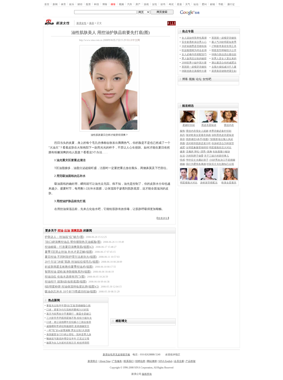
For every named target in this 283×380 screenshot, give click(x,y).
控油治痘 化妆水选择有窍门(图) (65, 276)
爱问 (204, 4)
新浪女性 (81, 23)
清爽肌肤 (76, 230)
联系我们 (129, 361)
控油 (60, 230)
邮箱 (212, 4)
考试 (171, 4)
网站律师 (152, 361)
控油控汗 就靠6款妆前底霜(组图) (66, 281)
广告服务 (117, 361)
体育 (63, 4)
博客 (104, 4)
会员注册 (179, 361)
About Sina (104, 361)
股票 (88, 4)
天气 (187, 4)
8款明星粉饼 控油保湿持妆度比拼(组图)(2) (72, 286)
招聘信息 (140, 361)
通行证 (231, 4)
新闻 (55, 4)
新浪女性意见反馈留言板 (116, 354)
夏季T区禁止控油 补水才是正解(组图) (69, 251)
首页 (46, 4)
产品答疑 (191, 361)
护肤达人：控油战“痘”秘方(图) (64, 237)
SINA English (165, 361)
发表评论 (163, 218)
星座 (179, 4)
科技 (96, 4)
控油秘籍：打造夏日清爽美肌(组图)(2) (69, 246)
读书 (162, 4)
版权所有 (147, 374)
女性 (154, 4)
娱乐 (71, 4)
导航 (220, 4)
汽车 (129, 4)
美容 (91, 23)
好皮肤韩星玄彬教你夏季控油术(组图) (69, 266)
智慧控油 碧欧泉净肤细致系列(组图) (68, 271)
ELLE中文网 (133, 40)
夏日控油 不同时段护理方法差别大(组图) (71, 256)
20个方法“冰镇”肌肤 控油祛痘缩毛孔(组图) (72, 261)
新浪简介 (93, 361)
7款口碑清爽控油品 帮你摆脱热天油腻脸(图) (73, 241)
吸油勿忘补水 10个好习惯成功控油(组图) (71, 291)
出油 (67, 230)
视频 (121, 4)
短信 (196, 4)
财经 (79, 4)
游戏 (146, 4)
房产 (137, 4)
